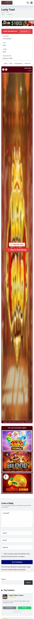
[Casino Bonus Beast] (6, 2)
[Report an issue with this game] (3, 69)
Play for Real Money (18, 250)
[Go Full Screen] (6, 69)
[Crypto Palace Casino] (5, 598)
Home (2, 14)
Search (3, 579)
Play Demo (17, 440)
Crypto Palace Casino (16, 595)
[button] (17, 246)
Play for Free (18, 244)
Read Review (9, 607)
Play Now (24, 607)
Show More (24, 31)
